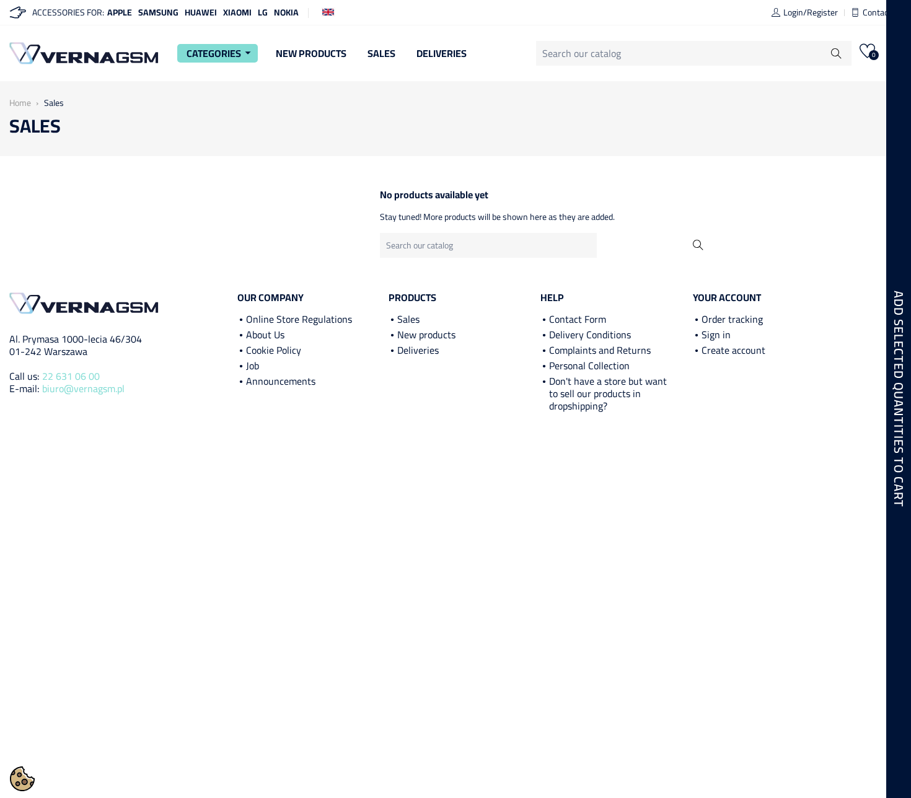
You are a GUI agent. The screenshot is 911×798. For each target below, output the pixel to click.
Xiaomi (237, 12)
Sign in (716, 334)
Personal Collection (589, 365)
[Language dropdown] (328, 11)
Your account (727, 297)
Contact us (882, 12)
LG (263, 12)
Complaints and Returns (600, 350)
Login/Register (810, 12)
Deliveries (441, 53)
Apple (119, 12)
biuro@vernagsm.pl (83, 388)
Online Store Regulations (299, 319)
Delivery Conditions (590, 334)
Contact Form (577, 319)
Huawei (201, 12)
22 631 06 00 (71, 376)
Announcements (280, 381)
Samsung (158, 12)
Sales (381, 53)
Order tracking (732, 319)
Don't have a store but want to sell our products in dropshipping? (608, 393)
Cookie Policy (273, 350)
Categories (221, 53)
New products (426, 334)
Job (252, 365)
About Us (265, 334)
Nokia (286, 12)
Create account (733, 350)
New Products (311, 53)
